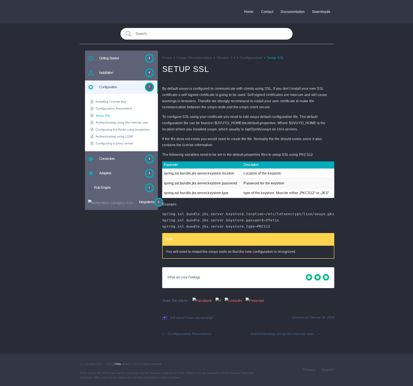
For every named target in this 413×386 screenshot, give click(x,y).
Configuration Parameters (189, 334)
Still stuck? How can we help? (191, 318)
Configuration (251, 58)
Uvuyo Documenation (194, 58)
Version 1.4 (226, 58)
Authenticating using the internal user (282, 334)
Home (167, 58)
